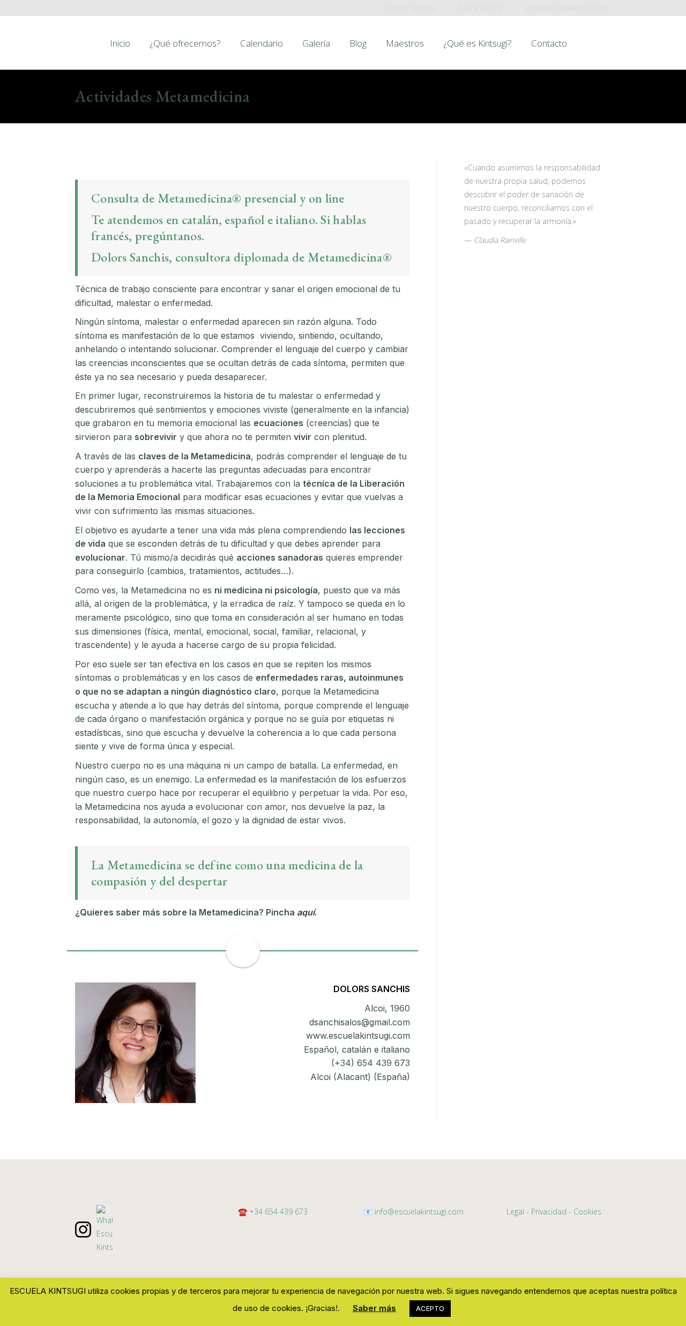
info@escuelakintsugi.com (418, 1211)
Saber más (374, 1308)
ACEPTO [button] (430, 1308)
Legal (515, 1211)
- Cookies (585, 1211)
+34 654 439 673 (278, 1211)
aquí (306, 912)
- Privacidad (546, 1211)
